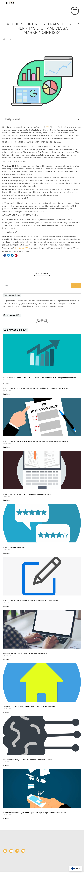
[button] (75, 11)
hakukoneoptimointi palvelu (17, 251)
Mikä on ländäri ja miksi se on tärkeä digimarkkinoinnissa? (27, 494)
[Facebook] (38, 321)
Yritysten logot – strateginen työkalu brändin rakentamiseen (29, 706)
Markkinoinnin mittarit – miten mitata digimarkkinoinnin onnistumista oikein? (36, 388)
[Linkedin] (42, 321)
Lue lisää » (6, 384)
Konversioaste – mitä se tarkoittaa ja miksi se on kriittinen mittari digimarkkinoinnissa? (40, 378)
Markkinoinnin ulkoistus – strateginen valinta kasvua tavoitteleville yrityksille (35, 441)
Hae (76, 286)
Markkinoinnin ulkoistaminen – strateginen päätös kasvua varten (30, 600)
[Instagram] (46, 321)
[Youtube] (11, 851)
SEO (48, 127)
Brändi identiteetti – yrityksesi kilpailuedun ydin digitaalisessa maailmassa (34, 812)
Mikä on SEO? (21, 248)
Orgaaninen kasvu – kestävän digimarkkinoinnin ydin (25, 653)
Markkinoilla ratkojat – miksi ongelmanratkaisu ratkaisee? (27, 759)
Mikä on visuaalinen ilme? (14, 547)
